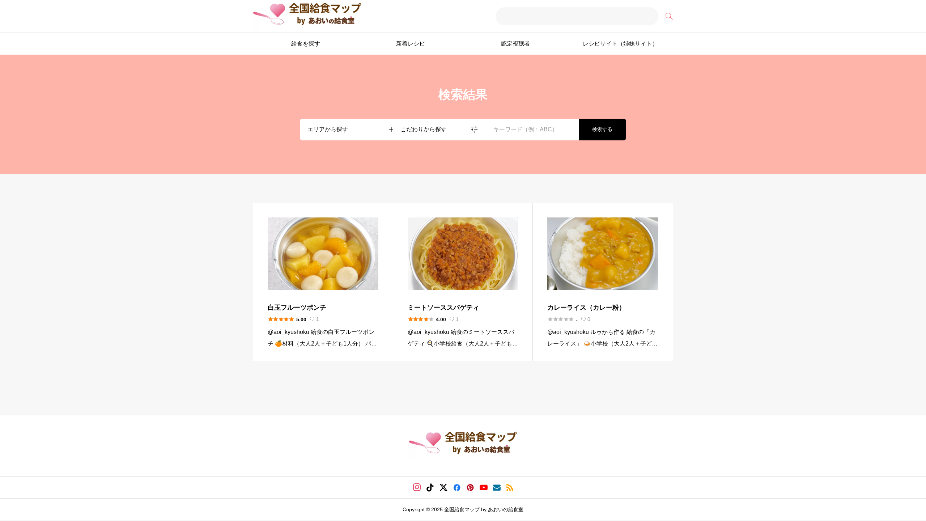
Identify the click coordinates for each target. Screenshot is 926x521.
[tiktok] (430, 487)
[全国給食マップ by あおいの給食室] (307, 16)
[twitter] (443, 487)
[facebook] (457, 487)
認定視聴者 (515, 44)
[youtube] (484, 487)
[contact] (497, 487)
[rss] (509, 487)
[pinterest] (470, 487)
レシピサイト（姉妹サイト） (620, 44)
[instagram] (417, 487)
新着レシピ (410, 44)
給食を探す (305, 44)
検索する (602, 129)
